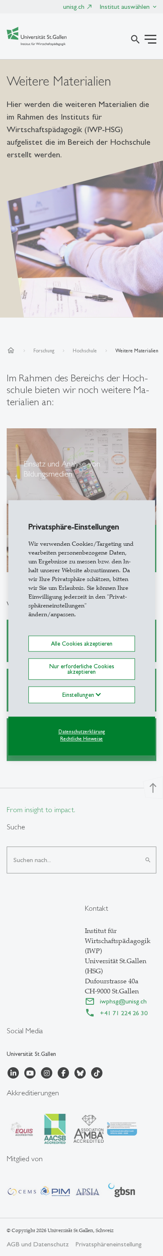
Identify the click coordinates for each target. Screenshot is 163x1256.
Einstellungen (79, 694)
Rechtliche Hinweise (81, 739)
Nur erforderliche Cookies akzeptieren (81, 669)
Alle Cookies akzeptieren (81, 643)
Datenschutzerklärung (82, 732)
